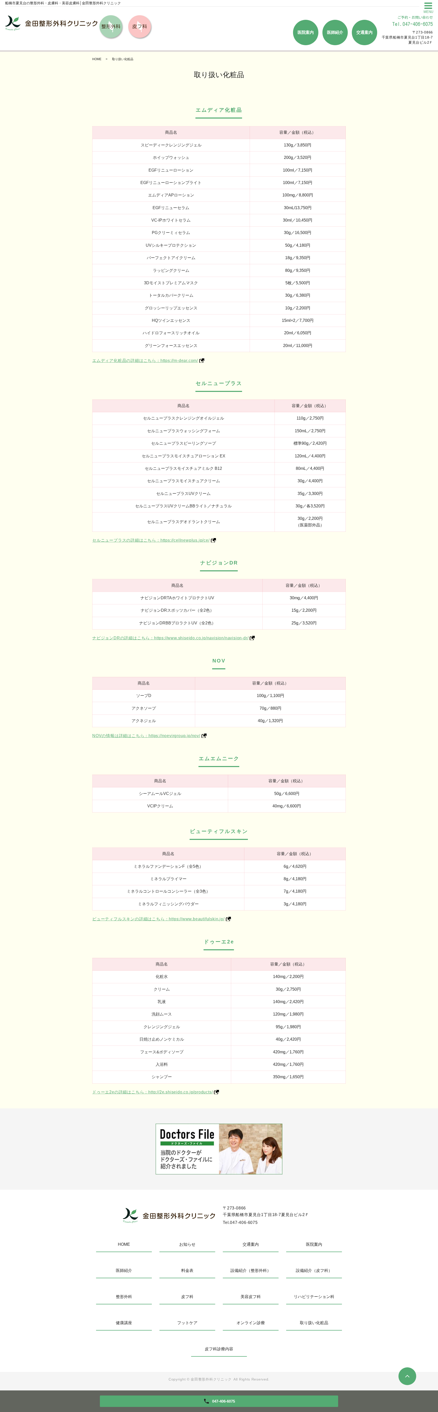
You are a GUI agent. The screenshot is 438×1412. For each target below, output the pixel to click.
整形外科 (124, 1296)
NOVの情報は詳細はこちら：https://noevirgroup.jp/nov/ (146, 736)
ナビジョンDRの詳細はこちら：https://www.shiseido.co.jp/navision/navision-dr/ (170, 638)
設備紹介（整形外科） (250, 1270)
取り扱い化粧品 (314, 1323)
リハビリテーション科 (314, 1296)
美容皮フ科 (251, 1296)
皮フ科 (187, 1296)
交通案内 (364, 32)
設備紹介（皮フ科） (314, 1270)
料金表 (187, 1270)
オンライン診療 (250, 1323)
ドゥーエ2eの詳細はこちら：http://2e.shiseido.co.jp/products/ (152, 1092)
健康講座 (124, 1323)
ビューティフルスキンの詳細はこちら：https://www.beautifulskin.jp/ (158, 919)
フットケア (187, 1323)
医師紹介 (335, 32)
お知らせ (187, 1244)
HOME (96, 59)
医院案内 (306, 32)
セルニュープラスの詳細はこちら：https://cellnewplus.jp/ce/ (151, 540)
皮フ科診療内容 (219, 1349)
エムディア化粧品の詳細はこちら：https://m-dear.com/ (145, 360)
